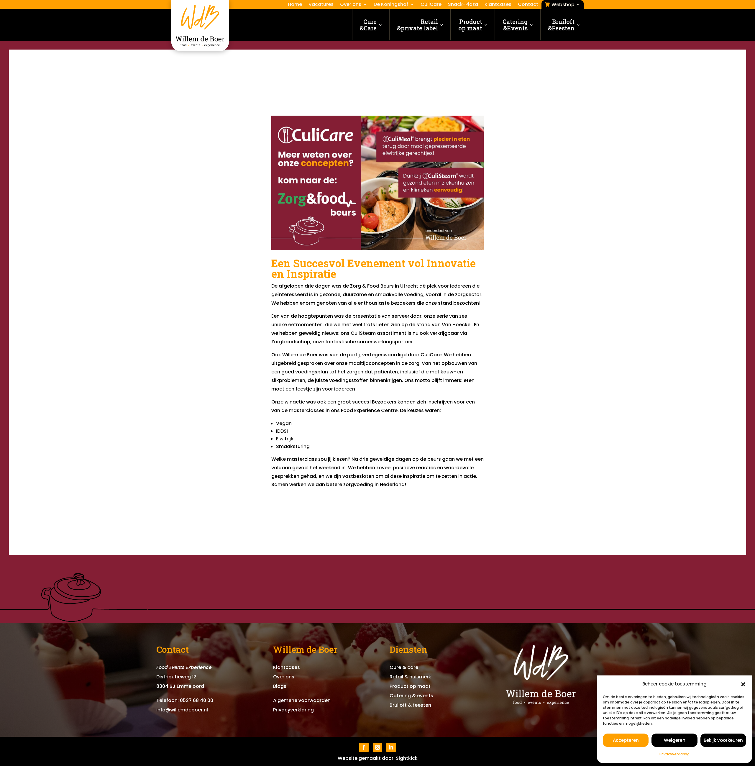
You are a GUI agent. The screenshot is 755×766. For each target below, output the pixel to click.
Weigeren (674, 740)
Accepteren (626, 740)
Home (295, 5)
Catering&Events (515, 25)
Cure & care (404, 667)
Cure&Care (368, 25)
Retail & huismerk (410, 676)
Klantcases (498, 5)
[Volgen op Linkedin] (391, 747)
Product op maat (470, 25)
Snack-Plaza (463, 5)
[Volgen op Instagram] (377, 747)
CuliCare (431, 5)
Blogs (279, 686)
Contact (528, 5)
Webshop (563, 5)
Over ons (350, 5)
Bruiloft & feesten (410, 705)
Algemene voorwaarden (302, 700)
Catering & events (411, 695)
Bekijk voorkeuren (723, 740)
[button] (743, 684)
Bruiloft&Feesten (561, 25)
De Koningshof (391, 5)
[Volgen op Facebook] (364, 747)
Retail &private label (417, 25)
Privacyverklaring (674, 754)
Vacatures (321, 5)
